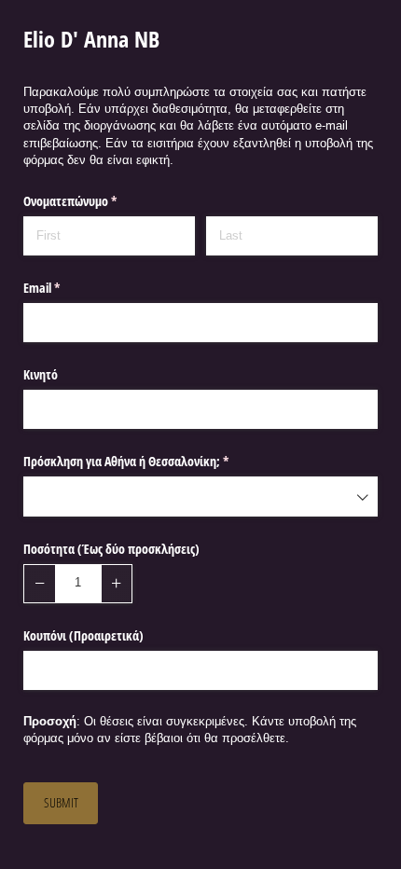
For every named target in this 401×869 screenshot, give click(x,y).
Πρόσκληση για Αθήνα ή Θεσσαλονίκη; (147, 461)
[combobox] (200, 496)
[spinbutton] (77, 583)
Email (63, 288)
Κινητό (40, 374)
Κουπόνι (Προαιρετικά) (83, 635)
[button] (39, 583)
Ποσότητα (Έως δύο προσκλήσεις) (111, 549)
